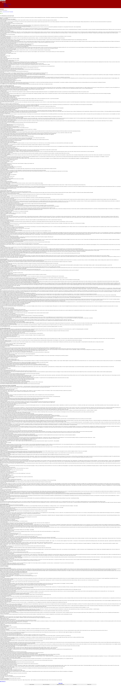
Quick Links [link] (4, 2)
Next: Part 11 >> (3, 681)
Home (5, 3)
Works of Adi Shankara (7, 4)
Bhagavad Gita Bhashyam (60, 684)
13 (12, 11)
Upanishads (74, 684)
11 (10, 11)
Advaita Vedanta (6, 6)
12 (11, 11)
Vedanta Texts (6, 5)
